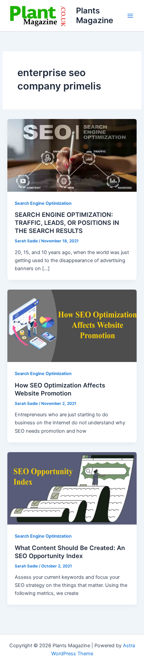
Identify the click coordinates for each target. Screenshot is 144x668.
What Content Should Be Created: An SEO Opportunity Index (70, 551)
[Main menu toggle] (130, 16)
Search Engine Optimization (43, 203)
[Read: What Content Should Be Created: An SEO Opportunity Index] (71, 488)
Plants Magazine (94, 15)
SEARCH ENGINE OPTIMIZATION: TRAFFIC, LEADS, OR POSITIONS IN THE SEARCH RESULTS (67, 222)
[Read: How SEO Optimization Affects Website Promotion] (71, 325)
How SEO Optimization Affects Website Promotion (60, 389)
